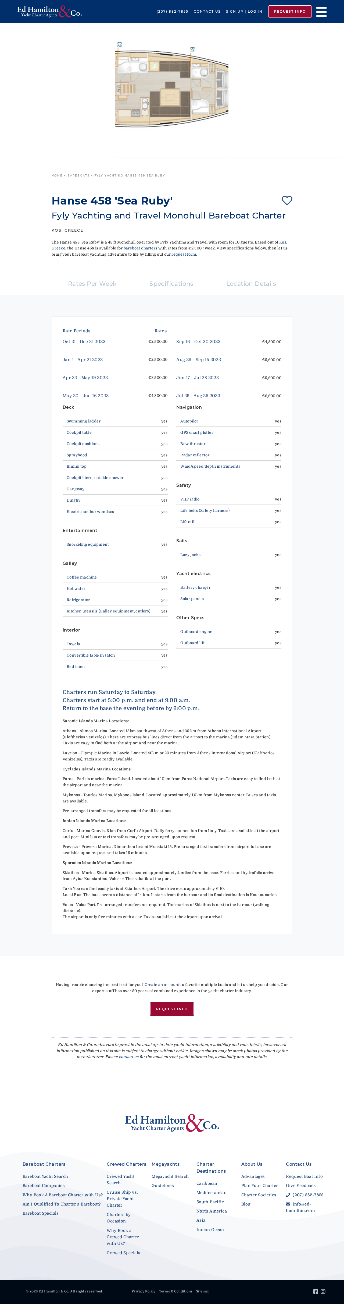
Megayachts (166, 1164)
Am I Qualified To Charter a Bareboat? (62, 1204)
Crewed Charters (126, 1164)
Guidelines (163, 1185)
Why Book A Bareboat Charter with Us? (63, 1195)
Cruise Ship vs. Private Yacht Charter (122, 1199)
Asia (201, 1220)
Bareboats (78, 175)
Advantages (253, 1176)
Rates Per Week (92, 283)
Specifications (171, 283)
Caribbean (206, 1183)
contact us (129, 1057)
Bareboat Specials (41, 1213)
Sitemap (203, 1291)
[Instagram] (324, 1292)
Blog (245, 1204)
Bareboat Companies (44, 1185)
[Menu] (319, 11)
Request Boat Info (304, 1176)
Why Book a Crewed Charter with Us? (123, 1237)
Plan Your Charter (259, 1185)
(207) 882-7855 (172, 11)
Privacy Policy (144, 1291)
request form (183, 254)
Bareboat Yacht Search (45, 1176)
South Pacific (210, 1202)
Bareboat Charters (44, 1164)
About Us (252, 1164)
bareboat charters (140, 248)
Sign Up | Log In (244, 11)
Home (57, 175)
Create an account (162, 984)
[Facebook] (316, 1292)
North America (211, 1211)
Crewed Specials (123, 1252)
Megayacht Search (170, 1176)
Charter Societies (259, 1195)
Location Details (251, 283)
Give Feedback (301, 1185)
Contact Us (207, 11)
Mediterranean (211, 1192)
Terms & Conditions (175, 1291)
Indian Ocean (210, 1229)
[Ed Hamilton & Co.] (49, 11)
